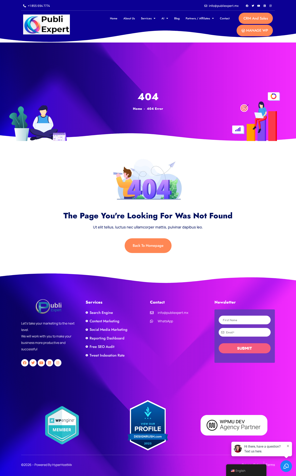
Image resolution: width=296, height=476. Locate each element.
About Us (129, 18)
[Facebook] (247, 5)
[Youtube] (258, 5)
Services (146, 18)
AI (162, 18)
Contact (225, 18)
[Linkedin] (264, 5)
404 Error (155, 108)
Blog (177, 18)
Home (113, 18)
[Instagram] (270, 5)
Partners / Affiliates (198, 18)
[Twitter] (252, 5)
